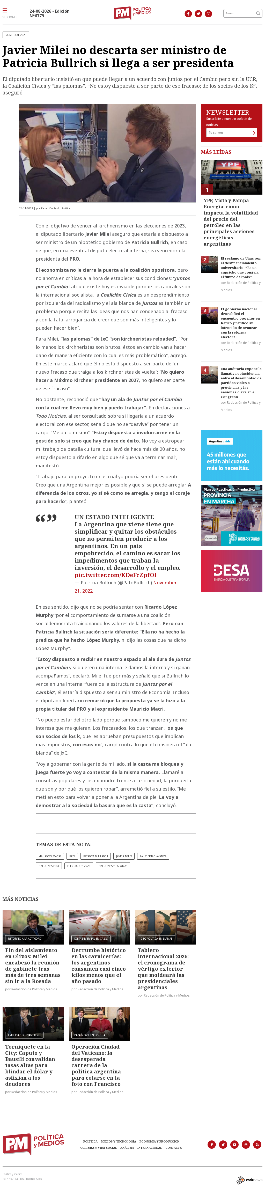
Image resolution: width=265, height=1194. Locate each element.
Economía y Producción (159, 1141)
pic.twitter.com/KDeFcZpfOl (116, 575)
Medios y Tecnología (118, 1141)
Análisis (127, 1147)
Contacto (173, 1147)
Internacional (149, 1147)
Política (90, 1141)
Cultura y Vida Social (98, 1147)
